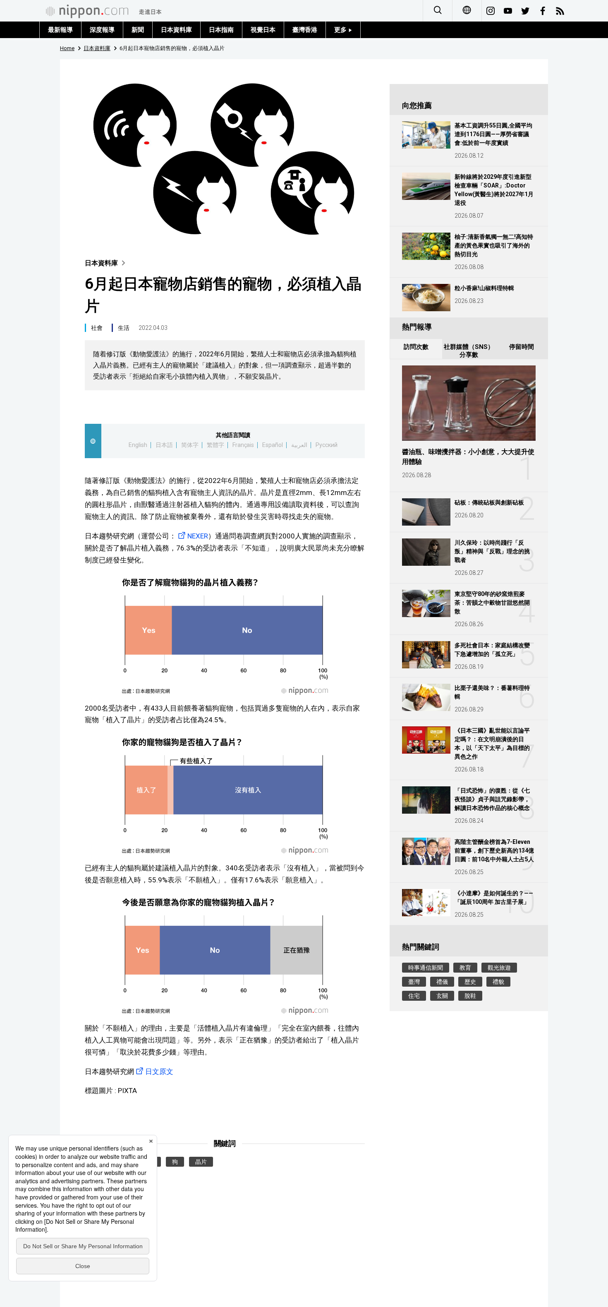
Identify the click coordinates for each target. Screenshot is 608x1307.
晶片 (201, 1161)
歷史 (470, 981)
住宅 (414, 995)
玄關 (442, 995)
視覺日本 (263, 30)
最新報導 (60, 30)
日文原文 (159, 1071)
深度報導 (102, 30)
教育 (465, 967)
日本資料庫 (176, 30)
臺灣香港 (304, 30)
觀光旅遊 (499, 967)
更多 (341, 30)
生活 (123, 327)
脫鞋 (470, 995)
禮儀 (442, 981)
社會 (97, 327)
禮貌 (498, 981)
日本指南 (221, 30)
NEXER (197, 536)
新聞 (138, 30)
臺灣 (414, 981)
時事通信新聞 (425, 967)
